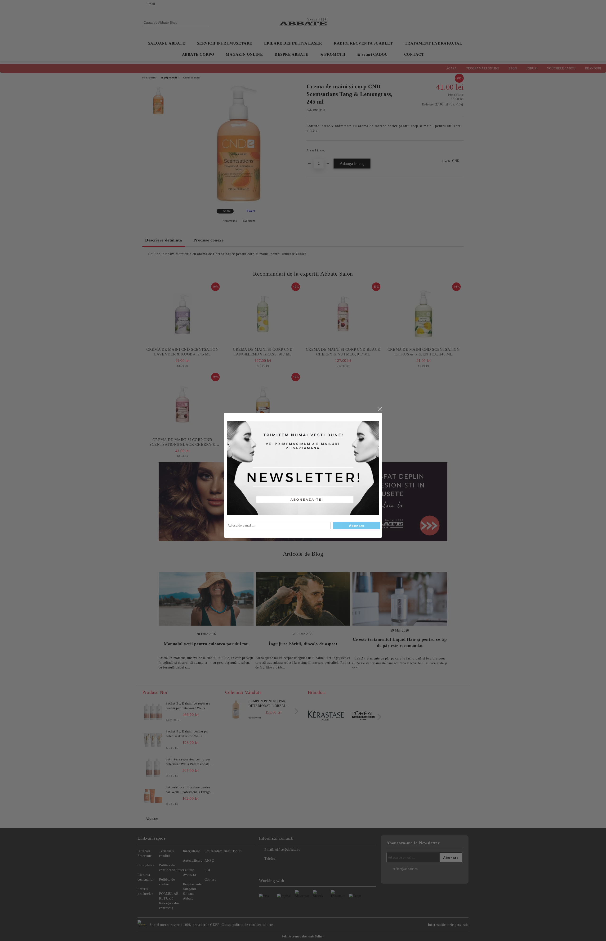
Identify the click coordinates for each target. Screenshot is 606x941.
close (379, 409)
